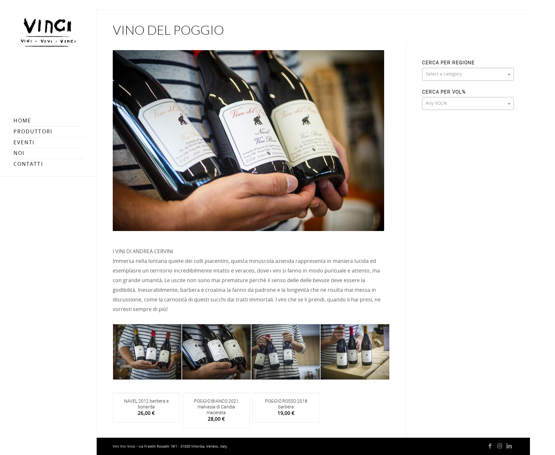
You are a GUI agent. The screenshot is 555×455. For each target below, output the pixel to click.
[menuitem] (48, 121)
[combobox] (468, 74)
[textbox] (468, 74)
